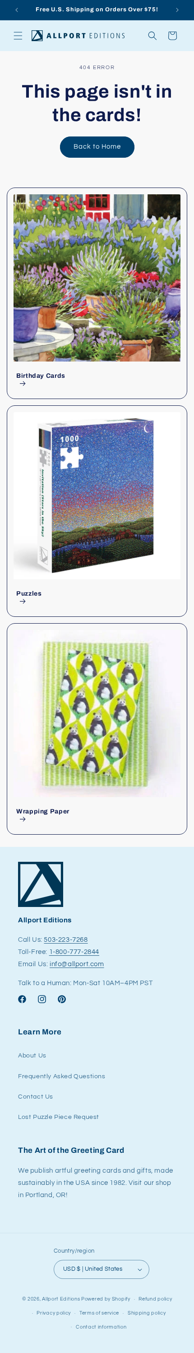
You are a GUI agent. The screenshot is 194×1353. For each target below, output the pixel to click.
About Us (32, 1055)
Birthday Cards (40, 375)
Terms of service (99, 1313)
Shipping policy (147, 1313)
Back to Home (97, 146)
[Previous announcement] (17, 10)
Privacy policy (54, 1313)
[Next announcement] (177, 10)
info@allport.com (77, 964)
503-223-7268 (66, 939)
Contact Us (35, 1097)
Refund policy (155, 1299)
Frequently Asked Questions (62, 1076)
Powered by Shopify (105, 1299)
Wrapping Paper (42, 811)
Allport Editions (61, 1299)
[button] (18, 36)
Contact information (101, 1327)
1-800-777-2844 (74, 952)
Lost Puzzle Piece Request (58, 1117)
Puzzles (29, 593)
